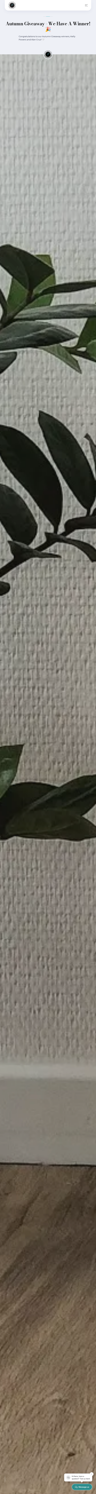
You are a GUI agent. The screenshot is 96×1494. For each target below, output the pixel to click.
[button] (85, 5)
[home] (14, 5)
